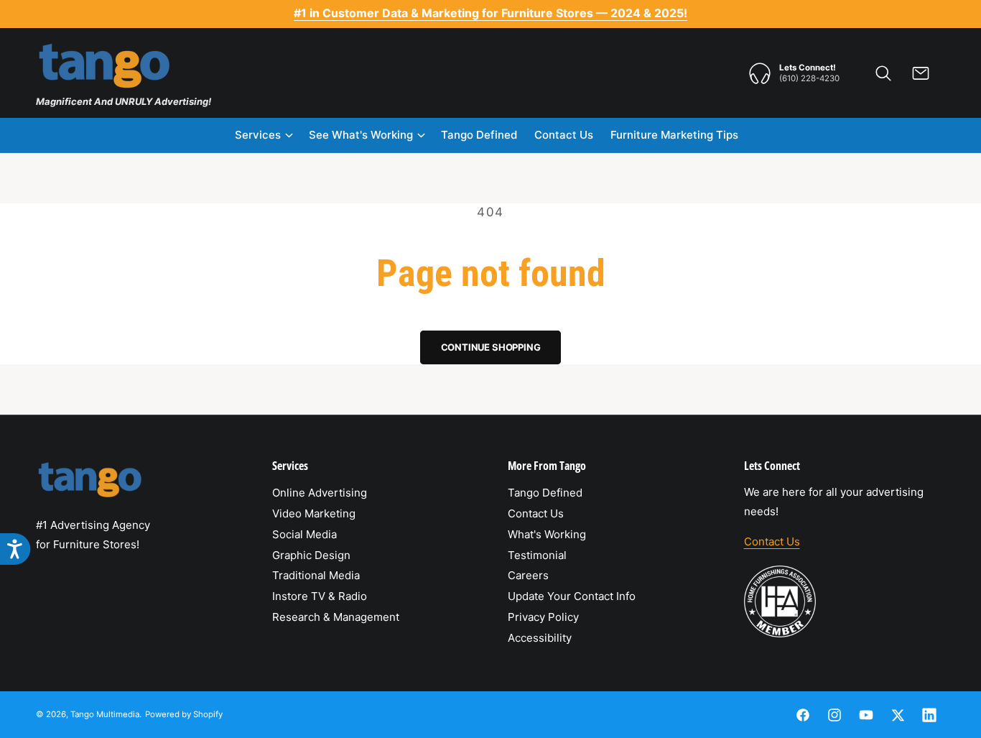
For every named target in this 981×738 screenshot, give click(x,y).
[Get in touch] (920, 73)
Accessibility (540, 638)
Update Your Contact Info (572, 596)
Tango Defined (545, 492)
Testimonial (537, 555)
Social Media (304, 534)
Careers (528, 575)
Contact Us (536, 513)
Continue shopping (491, 347)
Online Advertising (319, 492)
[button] (883, 73)
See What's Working (361, 135)
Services (258, 135)
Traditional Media (316, 575)
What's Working (547, 534)
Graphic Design (311, 555)
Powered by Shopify (184, 714)
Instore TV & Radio (319, 596)
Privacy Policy (543, 617)
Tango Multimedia (104, 714)
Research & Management (335, 617)
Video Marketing (313, 513)
